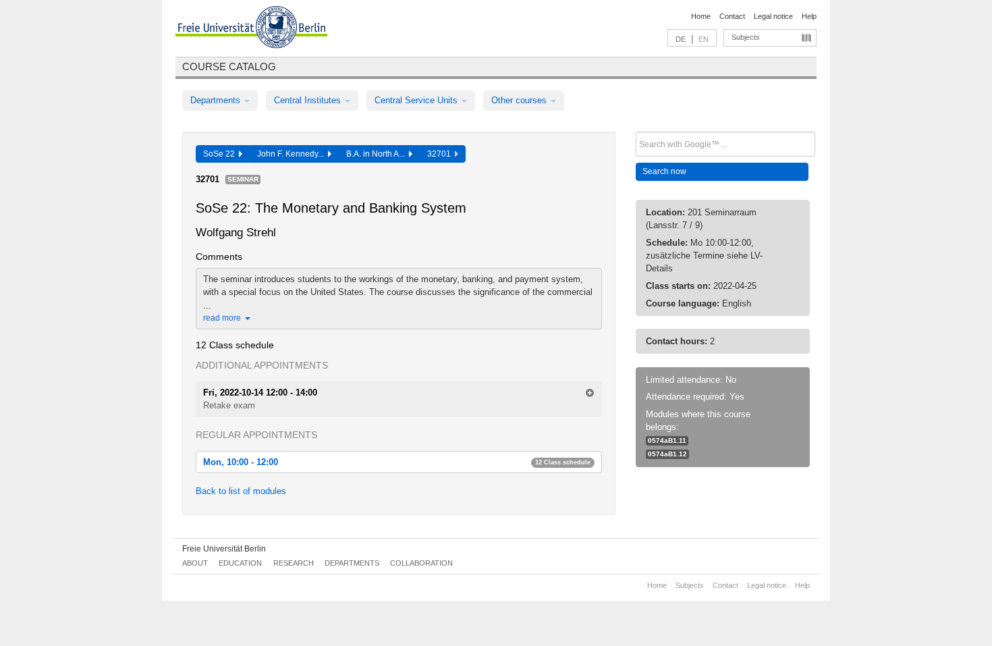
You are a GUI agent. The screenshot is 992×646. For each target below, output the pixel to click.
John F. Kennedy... (292, 154)
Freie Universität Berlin (224, 549)
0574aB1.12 (667, 454)
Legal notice (773, 16)
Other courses (520, 100)
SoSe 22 (221, 154)
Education (240, 563)
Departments (216, 100)
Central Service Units (417, 100)
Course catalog (229, 66)
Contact (732, 16)
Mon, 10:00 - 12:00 (396, 462)
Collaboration (421, 563)
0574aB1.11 (667, 440)
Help (809, 16)
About (195, 563)
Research (293, 563)
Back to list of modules (241, 491)
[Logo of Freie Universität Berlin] (251, 29)
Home (701, 16)
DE (681, 39)
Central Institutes (308, 100)
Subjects (746, 37)
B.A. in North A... (377, 154)
